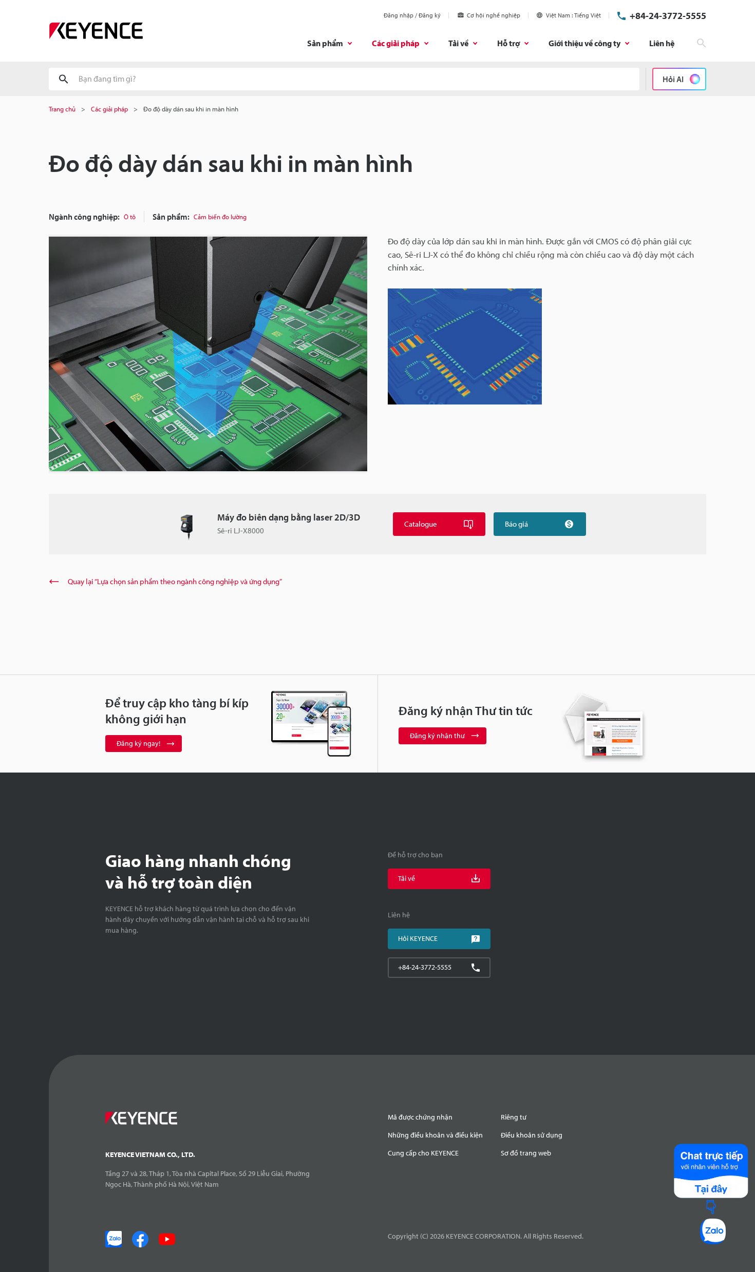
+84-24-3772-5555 (668, 16)
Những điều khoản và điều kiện (435, 1135)
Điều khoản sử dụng (531, 1135)
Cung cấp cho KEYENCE (423, 1153)
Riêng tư (513, 1117)
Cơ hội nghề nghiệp (493, 15)
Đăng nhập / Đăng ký (412, 15)
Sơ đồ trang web (526, 1153)
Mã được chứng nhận (420, 1117)
